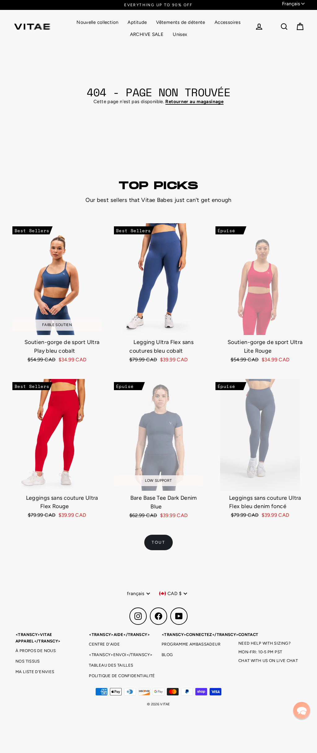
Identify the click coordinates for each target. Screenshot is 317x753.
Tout (158, 542)
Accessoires (228, 22)
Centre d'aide (104, 644)
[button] (301, 710)
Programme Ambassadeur (191, 644)
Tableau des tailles (111, 665)
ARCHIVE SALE (147, 34)
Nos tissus (27, 661)
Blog (167, 654)
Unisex (180, 34)
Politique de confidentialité (122, 675)
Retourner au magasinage (194, 101)
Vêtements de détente (180, 22)
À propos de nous (35, 650)
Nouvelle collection (97, 22)
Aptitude (137, 22)
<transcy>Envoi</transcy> (120, 654)
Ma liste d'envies (34, 671)
